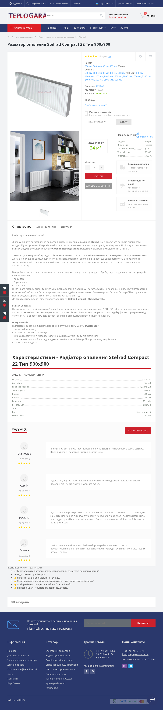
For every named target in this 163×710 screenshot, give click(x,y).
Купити (124, 122)
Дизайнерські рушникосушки (62, 664)
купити (98, 176)
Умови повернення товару (22, 660)
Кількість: (90, 162)
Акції (66, 27)
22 (150, 408)
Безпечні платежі (138, 200)
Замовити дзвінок (117, 17)
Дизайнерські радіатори (59, 660)
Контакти (76, 3)
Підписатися (143, 623)
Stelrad (100, 85)
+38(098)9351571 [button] (133, 651)
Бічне (148, 415)
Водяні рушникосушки (58, 655)
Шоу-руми (79, 27)
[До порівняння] (150, 56)
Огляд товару (21, 226)
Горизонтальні (143, 412)
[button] (15, 3)
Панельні (146, 404)
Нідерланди (145, 386)
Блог (113, 27)
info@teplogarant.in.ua (135, 654)
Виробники (13, 683)
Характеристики (46, 226)
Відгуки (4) (67, 226)
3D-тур (124, 27)
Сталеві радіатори (24, 36)
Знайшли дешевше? (95, 105)
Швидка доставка (138, 163)
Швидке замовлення (98, 185)
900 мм (147, 393)
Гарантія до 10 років (136, 182)
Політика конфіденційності (22, 669)
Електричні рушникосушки (60, 669)
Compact (146, 379)
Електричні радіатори (58, 650)
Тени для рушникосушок (59, 678)
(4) (109, 56)
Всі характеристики (144, 135)
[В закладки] (140, 56)
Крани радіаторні (55, 683)
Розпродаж (52, 687)
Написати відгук (138, 430)
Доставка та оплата (59, 3)
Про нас (11, 650)
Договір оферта (16, 664)
